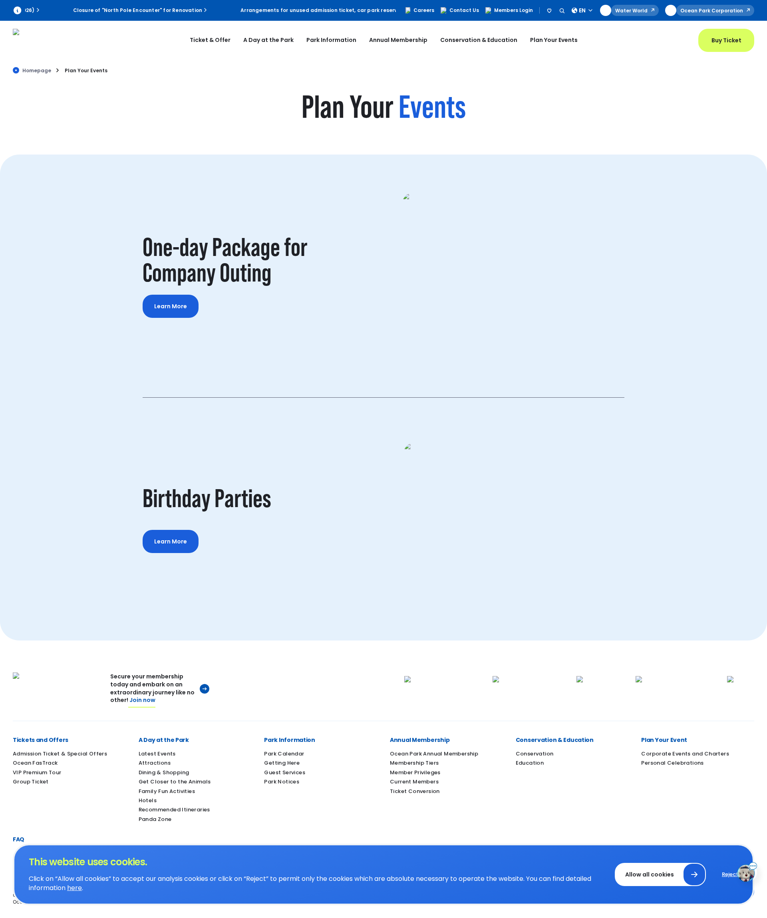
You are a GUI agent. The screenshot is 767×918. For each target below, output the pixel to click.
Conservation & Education (478, 40)
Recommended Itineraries (174, 809)
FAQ (18, 839)
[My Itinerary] (549, 10)
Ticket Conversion (415, 791)
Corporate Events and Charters (685, 753)
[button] (69, 740)
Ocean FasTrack (35, 763)
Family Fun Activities (167, 791)
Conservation (535, 753)
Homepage (36, 70)
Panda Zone (155, 819)
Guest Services (284, 772)
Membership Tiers (414, 763)
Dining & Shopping (164, 772)
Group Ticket (31, 781)
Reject (730, 874)
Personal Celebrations (672, 763)
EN (582, 10)
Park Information (331, 40)
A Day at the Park (268, 40)
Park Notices (281, 781)
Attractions (155, 763)
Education (530, 763)
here (74, 887)
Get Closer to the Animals (175, 781)
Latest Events (157, 753)
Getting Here (282, 763)
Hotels (148, 800)
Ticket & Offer (210, 40)
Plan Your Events (554, 40)
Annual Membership (398, 40)
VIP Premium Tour (37, 772)
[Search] (562, 10)
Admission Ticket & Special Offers (60, 753)
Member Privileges (415, 772)
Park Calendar (284, 753)
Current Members (414, 781)
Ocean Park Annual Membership (434, 753)
